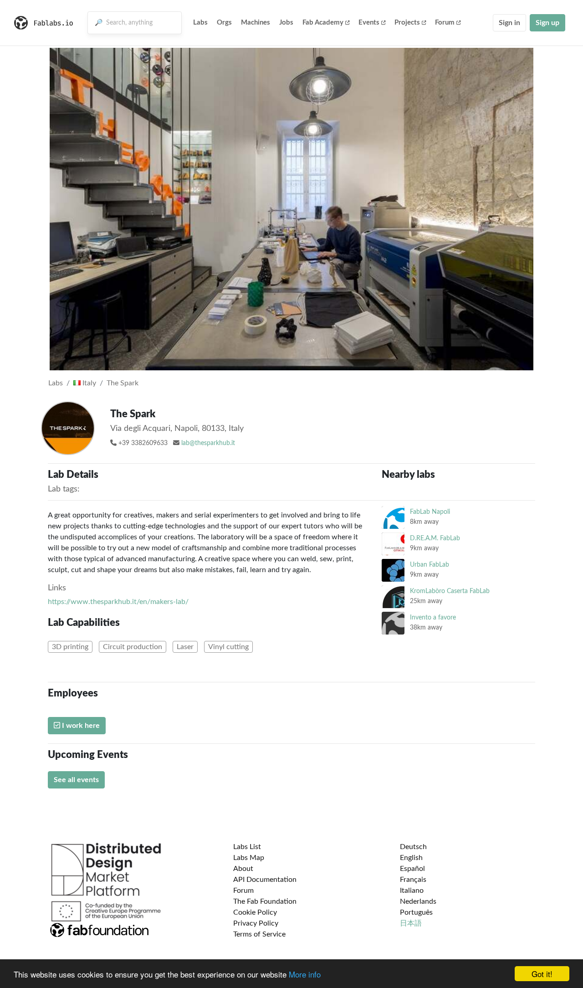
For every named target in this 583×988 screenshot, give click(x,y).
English (411, 857)
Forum (445, 22)
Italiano (412, 890)
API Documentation (265, 879)
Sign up (547, 22)
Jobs (286, 22)
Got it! (542, 973)
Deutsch (413, 846)
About (243, 868)
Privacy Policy (255, 923)
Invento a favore (433, 617)
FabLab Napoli (430, 511)
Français (413, 879)
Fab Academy (322, 22)
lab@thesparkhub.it (208, 443)
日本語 (411, 923)
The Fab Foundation (265, 901)
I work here (80, 725)
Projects (407, 22)
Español (412, 868)
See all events (76, 779)
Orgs (224, 22)
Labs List (247, 846)
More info (305, 974)
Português (416, 912)
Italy (88, 383)
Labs (200, 22)
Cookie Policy (255, 912)
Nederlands (418, 901)
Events (368, 22)
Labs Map (248, 857)
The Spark (122, 383)
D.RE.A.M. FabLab (435, 538)
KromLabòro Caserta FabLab (450, 591)
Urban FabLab (429, 564)
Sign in (509, 22)
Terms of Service (259, 934)
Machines (255, 22)
